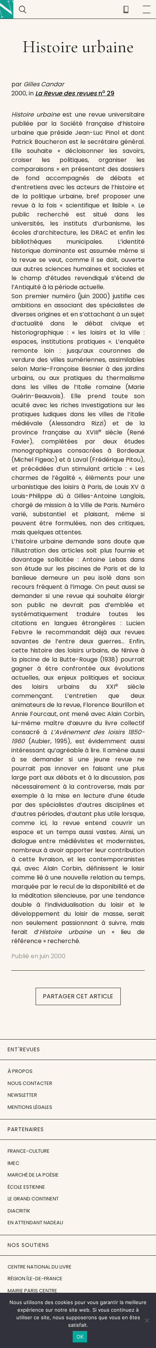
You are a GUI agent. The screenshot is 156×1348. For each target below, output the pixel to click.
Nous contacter (30, 1083)
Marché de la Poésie (33, 1174)
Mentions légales (30, 1107)
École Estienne (26, 1187)
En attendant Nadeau (35, 1222)
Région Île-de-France (35, 1278)
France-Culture (29, 1151)
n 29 (74, 93)
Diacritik (19, 1210)
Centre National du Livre (40, 1266)
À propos (20, 1071)
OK (80, 1337)
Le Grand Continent (33, 1198)
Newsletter (22, 1095)
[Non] (146, 1320)
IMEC (13, 1163)
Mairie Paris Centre (32, 1290)
